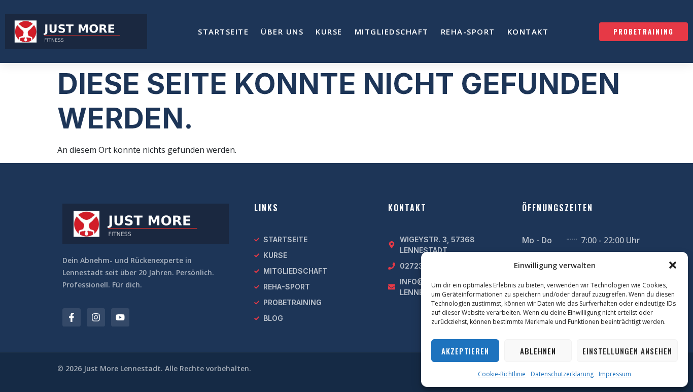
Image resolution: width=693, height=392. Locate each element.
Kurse (329, 31)
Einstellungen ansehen (627, 350)
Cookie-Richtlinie (502, 374)
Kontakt (528, 31)
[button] (673, 265)
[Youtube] (120, 317)
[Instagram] (96, 317)
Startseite (223, 31)
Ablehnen (538, 350)
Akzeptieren (465, 350)
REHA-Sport (468, 31)
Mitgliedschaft (392, 31)
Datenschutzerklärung (562, 374)
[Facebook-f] (71, 317)
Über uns (282, 31)
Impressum (615, 374)
